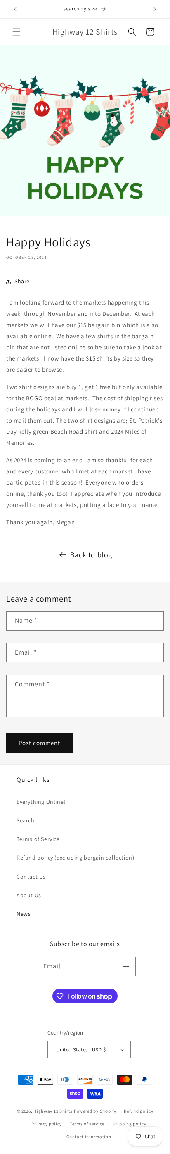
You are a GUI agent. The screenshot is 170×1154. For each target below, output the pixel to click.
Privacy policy (46, 1124)
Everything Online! (41, 801)
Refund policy (138, 1111)
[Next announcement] (155, 9)
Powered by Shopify (95, 1111)
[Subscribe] (126, 966)
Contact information (88, 1137)
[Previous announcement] (15, 9)
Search (26, 820)
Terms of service (87, 1124)
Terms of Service (38, 839)
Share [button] (22, 281)
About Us (29, 895)
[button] (16, 32)
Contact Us (31, 876)
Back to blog (91, 554)
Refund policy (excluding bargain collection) (75, 857)
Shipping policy (129, 1124)
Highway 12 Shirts (53, 1111)
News (24, 913)
